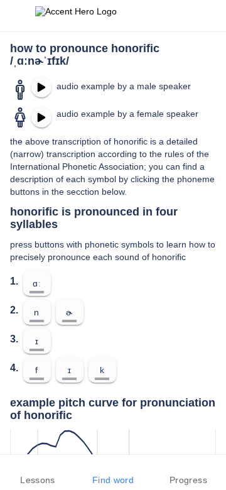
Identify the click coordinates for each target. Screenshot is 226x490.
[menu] (18, 16)
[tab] (37, 472)
